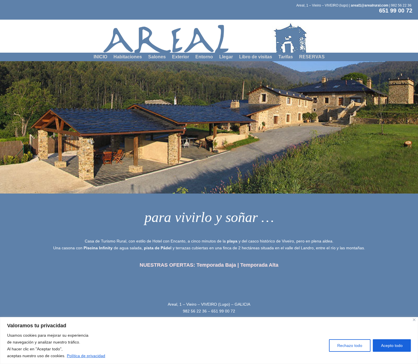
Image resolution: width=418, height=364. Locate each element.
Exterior (180, 57)
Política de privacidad (86, 355)
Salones (157, 57)
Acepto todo (392, 345)
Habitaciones (127, 57)
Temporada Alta (259, 265)
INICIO (100, 57)
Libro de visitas (255, 57)
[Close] (414, 319)
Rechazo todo (349, 345)
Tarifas (285, 57)
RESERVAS (312, 57)
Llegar (226, 57)
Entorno (204, 57)
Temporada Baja (216, 265)
